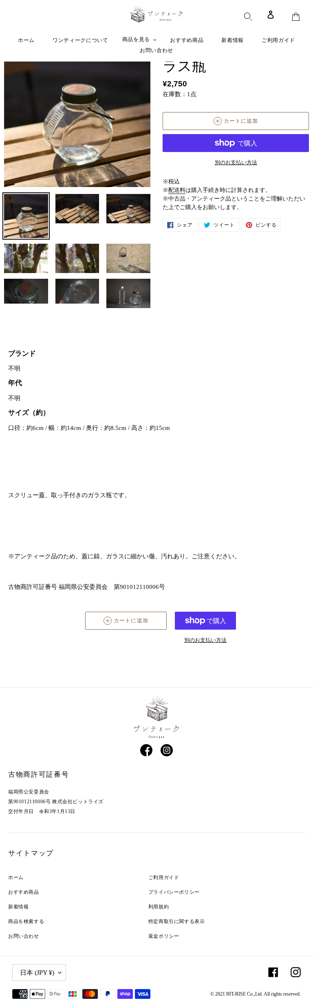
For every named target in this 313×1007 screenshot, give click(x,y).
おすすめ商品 (23, 892)
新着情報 (18, 907)
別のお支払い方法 (236, 162)
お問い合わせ (23, 936)
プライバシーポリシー (174, 892)
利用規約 (158, 907)
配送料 (176, 190)
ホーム (16, 877)
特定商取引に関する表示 (176, 921)
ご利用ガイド (163, 877)
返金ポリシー (163, 936)
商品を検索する (26, 921)
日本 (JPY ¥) (37, 972)
